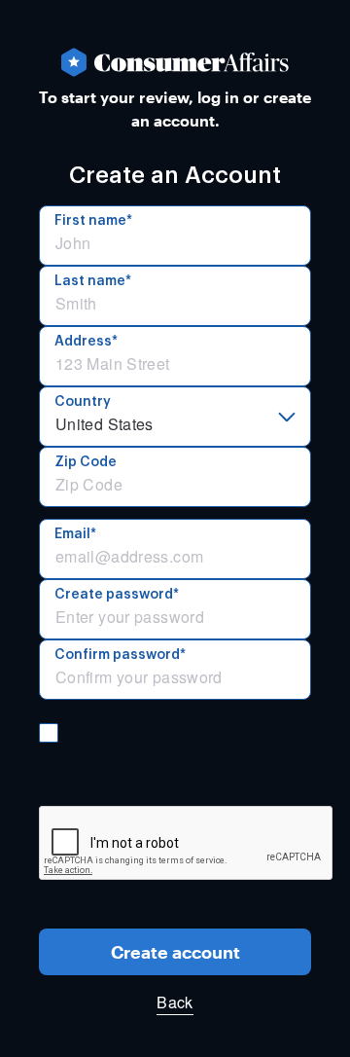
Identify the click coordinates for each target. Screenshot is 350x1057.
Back (174, 1002)
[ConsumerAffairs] (175, 62)
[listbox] (175, 416)
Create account (175, 952)
